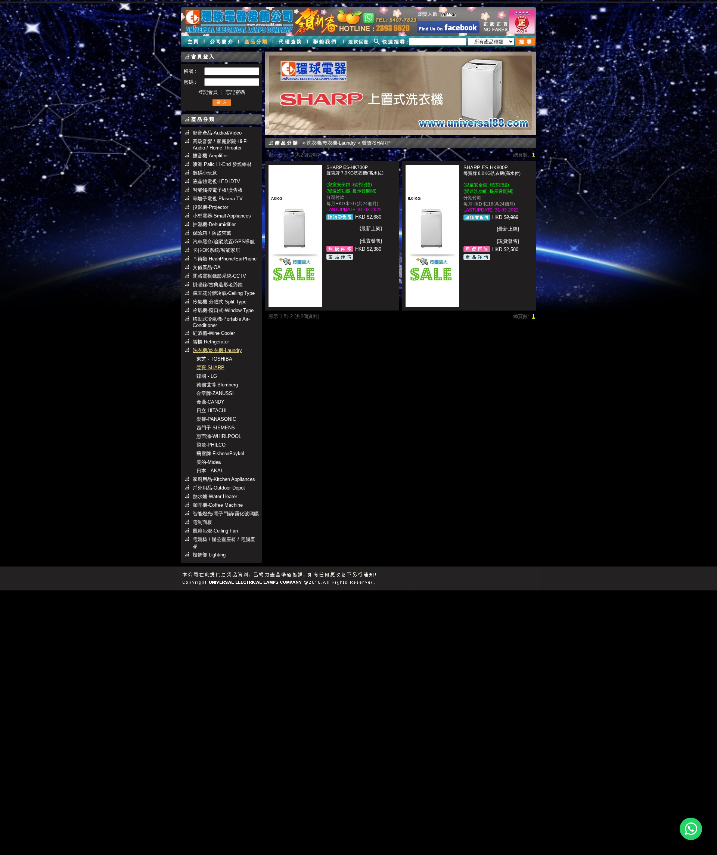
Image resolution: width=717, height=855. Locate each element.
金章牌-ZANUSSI (215, 393)
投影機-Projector (210, 207)
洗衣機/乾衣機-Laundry (217, 350)
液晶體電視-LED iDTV (216, 181)
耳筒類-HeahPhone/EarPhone (225, 259)
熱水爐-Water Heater (215, 496)
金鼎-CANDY (210, 402)
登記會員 (208, 92)
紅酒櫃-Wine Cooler (214, 333)
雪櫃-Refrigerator (211, 342)
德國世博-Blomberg (217, 385)
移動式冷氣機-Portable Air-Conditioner (221, 322)
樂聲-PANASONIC (216, 419)
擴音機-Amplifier (210, 155)
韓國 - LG (206, 376)
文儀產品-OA (207, 267)
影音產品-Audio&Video (217, 133)
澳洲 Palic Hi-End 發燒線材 (222, 164)
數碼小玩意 (205, 173)
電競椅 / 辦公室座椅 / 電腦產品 (224, 543)
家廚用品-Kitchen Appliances (224, 479)
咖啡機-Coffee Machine (218, 505)
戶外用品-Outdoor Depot (219, 488)
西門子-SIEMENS (215, 427)
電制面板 (202, 522)
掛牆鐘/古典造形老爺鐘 (218, 284)
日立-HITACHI (211, 410)
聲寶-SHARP (210, 367)
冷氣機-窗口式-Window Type (223, 310)
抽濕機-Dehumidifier (214, 224)
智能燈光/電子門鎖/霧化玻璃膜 (226, 513)
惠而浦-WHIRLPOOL (218, 436)
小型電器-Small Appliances (222, 216)
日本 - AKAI (209, 470)
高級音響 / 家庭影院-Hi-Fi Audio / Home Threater (220, 145)
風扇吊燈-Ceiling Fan (215, 531)
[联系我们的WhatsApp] (691, 829)
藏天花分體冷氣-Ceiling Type (224, 293)
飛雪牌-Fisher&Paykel (220, 453)
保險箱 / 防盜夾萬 (212, 233)
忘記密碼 (235, 92)
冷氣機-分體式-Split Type (219, 302)
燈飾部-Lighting (209, 555)
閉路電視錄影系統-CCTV (219, 276)
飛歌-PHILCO (211, 445)
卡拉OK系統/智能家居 (216, 250)
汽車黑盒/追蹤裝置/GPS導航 (224, 241)
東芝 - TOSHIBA (214, 359)
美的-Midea (208, 462)
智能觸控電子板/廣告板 (218, 190)
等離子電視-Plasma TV (218, 198)
